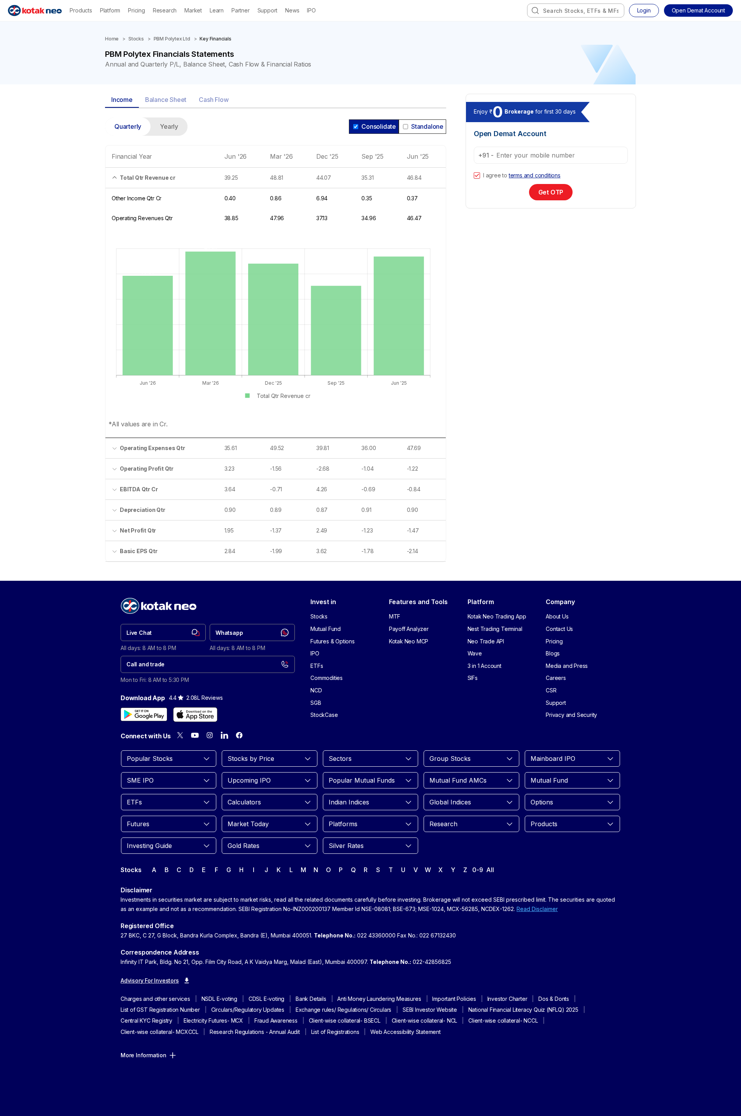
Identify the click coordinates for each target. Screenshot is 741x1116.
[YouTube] (195, 735)
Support (268, 10)
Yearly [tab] (169, 126)
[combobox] (575, 11)
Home (112, 39)
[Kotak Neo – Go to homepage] (35, 10)
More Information (143, 1055)
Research (165, 10)
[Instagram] (210, 735)
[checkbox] (477, 175)
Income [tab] (122, 99)
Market (193, 10)
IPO (311, 10)
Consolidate (378, 126)
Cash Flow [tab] (213, 99)
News (292, 10)
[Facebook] (239, 735)
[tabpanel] (275, 344)
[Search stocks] (535, 10)
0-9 (477, 870)
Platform (110, 10)
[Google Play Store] (144, 714)
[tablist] (275, 100)
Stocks (136, 39)
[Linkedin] (224, 735)
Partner (240, 10)
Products (81, 10)
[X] (180, 735)
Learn (217, 10)
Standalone (427, 126)
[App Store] (195, 714)
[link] (163, 632)
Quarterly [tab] (127, 126)
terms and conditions (535, 175)
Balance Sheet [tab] (165, 99)
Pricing (136, 10)
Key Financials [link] (215, 39)
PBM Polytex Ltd (172, 39)
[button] (698, 10)
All (490, 870)
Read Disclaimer (537, 909)
